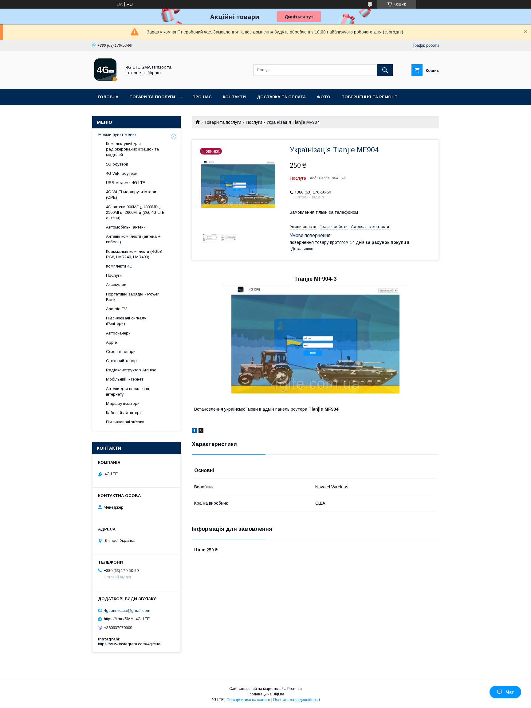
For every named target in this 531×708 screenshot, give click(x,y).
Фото (323, 97)
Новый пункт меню (117, 134)
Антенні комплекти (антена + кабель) (133, 239)
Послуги (254, 122)
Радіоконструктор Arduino (131, 370)
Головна (108, 97)
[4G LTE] (105, 81)
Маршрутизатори (123, 403)
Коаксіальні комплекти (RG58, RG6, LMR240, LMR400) (134, 254)
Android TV (116, 309)
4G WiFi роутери (121, 173)
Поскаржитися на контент (248, 700)
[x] (201, 431)
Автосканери (118, 333)
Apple (111, 342)
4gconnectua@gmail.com (127, 610)
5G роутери (117, 164)
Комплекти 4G (119, 266)
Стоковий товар (121, 360)
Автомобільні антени (126, 227)
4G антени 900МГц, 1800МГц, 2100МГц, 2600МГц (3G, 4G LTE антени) (135, 212)
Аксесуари (116, 284)
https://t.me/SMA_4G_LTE (127, 618)
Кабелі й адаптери (124, 412)
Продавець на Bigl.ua (265, 694)
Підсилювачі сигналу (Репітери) (126, 321)
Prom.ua (294, 688)
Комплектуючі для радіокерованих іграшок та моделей (132, 149)
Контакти (234, 97)
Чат (510, 692)
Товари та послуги (152, 97)
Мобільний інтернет (124, 379)
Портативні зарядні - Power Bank (132, 297)
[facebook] (194, 431)
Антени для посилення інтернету (127, 391)
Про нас (202, 97)
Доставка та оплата (281, 97)
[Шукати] (385, 70)
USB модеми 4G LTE (125, 182)
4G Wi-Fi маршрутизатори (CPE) (131, 195)
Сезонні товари (121, 351)
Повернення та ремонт (369, 97)
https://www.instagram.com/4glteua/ (130, 644)
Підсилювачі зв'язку (125, 422)
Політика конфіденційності (296, 700)
